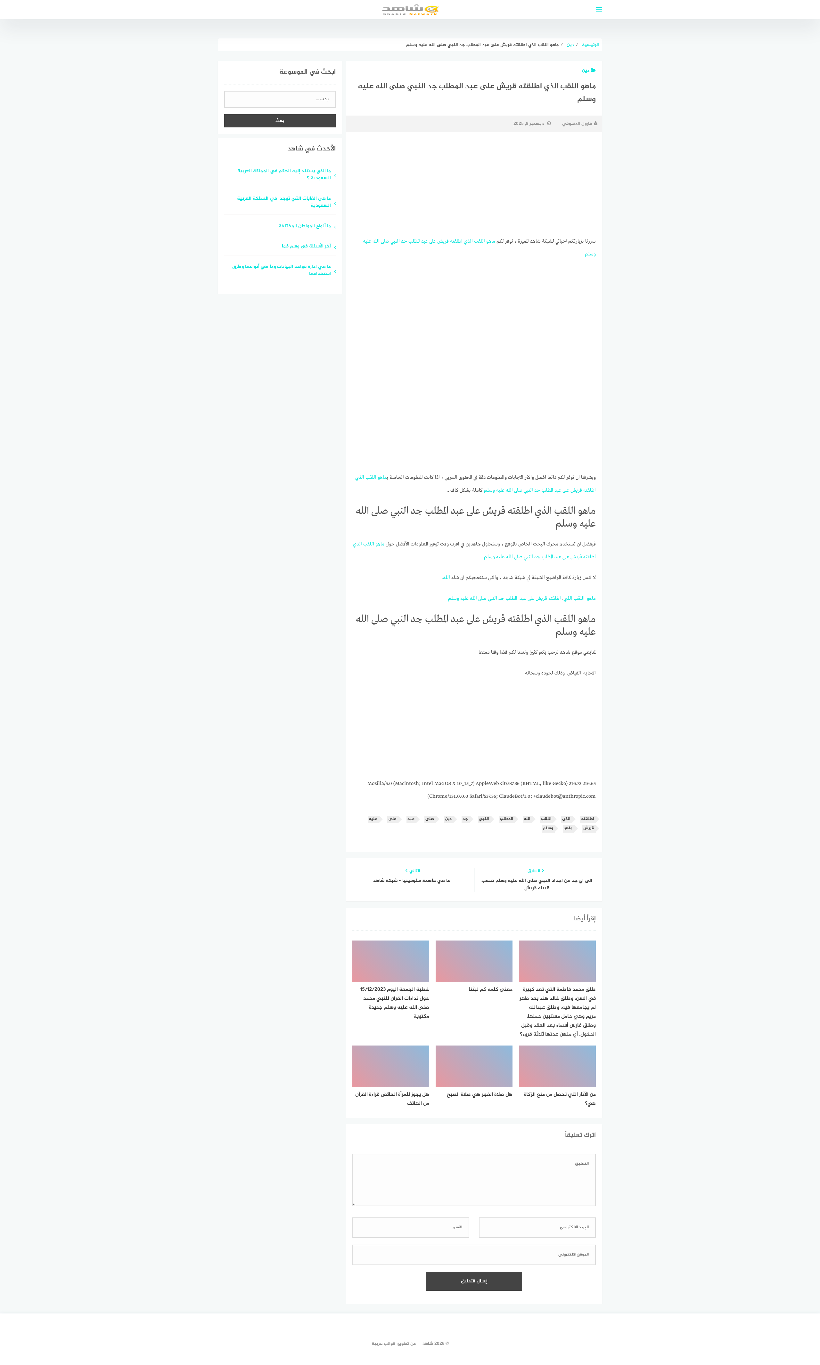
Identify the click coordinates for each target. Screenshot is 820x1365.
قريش (443, 241)
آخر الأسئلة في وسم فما (306, 246)
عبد (424, 241)
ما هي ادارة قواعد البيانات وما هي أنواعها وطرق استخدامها (281, 270)
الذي (468, 241)
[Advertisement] (474, 185)
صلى (385, 241)
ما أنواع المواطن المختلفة (304, 226)
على (432, 241)
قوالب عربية (383, 1343)
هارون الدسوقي (577, 123)
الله (376, 241)
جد (404, 241)
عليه (367, 241)
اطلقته (456, 241)
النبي (395, 241)
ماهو (490, 241)
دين (585, 70)
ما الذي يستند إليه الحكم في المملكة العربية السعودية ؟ (284, 175)
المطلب (414, 241)
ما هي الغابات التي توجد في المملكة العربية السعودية (284, 202)
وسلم (590, 254)
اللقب (479, 241)
